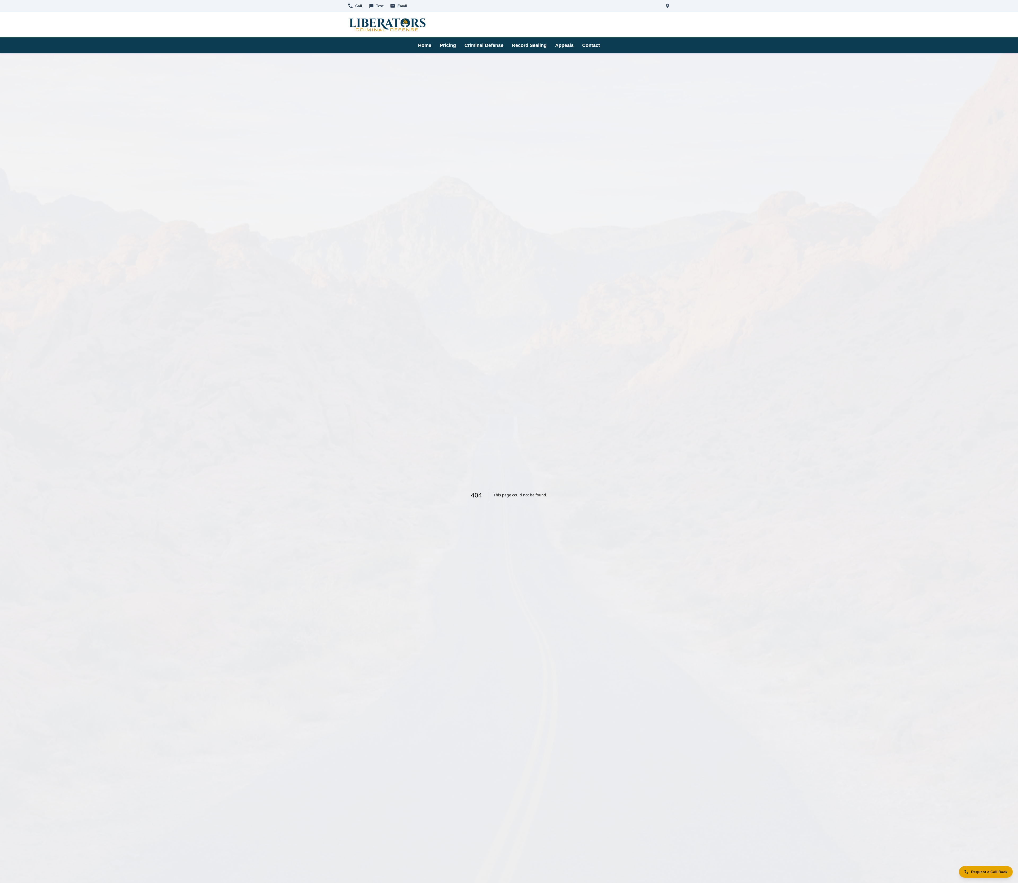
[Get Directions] (667, 5)
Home (424, 45)
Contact (591, 45)
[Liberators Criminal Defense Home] (387, 24)
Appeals (564, 45)
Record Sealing (529, 45)
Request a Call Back (989, 872)
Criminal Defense (483, 45)
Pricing (448, 45)
